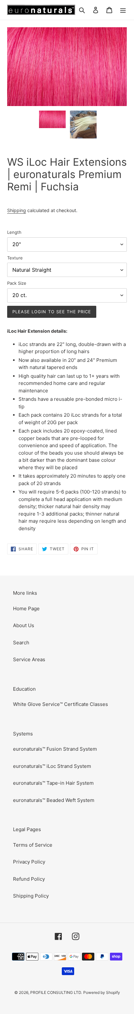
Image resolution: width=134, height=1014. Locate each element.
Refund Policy (29, 879)
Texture (15, 257)
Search (21, 642)
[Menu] (123, 10)
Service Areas (29, 659)
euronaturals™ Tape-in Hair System (53, 783)
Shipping (16, 210)
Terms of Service (32, 845)
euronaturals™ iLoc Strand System (52, 766)
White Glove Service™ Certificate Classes (60, 704)
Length (14, 232)
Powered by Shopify (101, 992)
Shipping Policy (31, 896)
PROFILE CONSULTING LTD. (56, 992)
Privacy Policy (29, 862)
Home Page (26, 608)
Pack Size (16, 283)
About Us (23, 625)
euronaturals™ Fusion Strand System (55, 749)
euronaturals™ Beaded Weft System (53, 800)
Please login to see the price (51, 311)
